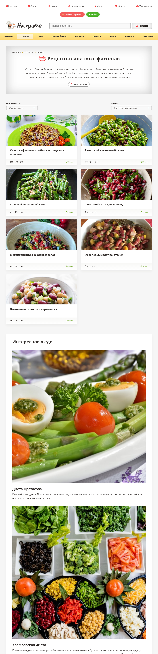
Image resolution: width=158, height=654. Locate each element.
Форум (121, 6)
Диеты (100, 6)
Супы (40, 36)
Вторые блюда (59, 36)
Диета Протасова (27, 488)
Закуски (8, 36)
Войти (94, 14)
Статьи (33, 6)
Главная (16, 52)
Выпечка (79, 36)
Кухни (54, 6)
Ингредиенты (77, 6)
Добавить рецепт (73, 14)
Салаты (25, 36)
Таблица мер (145, 6)
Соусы (113, 36)
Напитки (129, 36)
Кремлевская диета (29, 644)
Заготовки (148, 36)
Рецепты (12, 6)
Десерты (97, 36)
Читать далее (80, 84)
